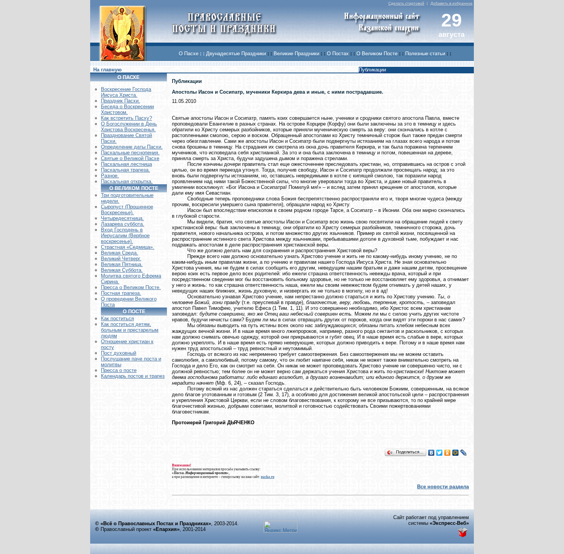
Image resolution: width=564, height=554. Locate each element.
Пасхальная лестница (126, 164)
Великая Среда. (119, 253)
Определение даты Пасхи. (132, 147)
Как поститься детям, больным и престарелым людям (129, 330)
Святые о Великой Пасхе (130, 158)
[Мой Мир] (456, 453)
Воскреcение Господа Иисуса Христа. (126, 92)
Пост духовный (118, 353)
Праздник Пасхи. (120, 101)
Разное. (110, 176)
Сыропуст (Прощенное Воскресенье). (127, 209)
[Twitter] (439, 453)
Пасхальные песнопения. (130, 152)
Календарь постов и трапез (133, 376)
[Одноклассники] (448, 453)
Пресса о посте (119, 370)
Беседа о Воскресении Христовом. (127, 109)
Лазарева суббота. (122, 224)
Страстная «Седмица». (127, 247)
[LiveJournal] (464, 453)
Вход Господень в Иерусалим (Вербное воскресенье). (125, 235)
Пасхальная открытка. (127, 181)
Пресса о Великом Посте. (131, 287)
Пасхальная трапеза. (125, 170)
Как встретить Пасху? (126, 118)
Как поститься (117, 318)
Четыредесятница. (122, 218)
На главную (107, 70)
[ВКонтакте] (431, 453)
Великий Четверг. (121, 258)
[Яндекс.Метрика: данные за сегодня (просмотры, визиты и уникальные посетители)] (280, 527)
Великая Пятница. (122, 264)
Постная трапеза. (121, 293)
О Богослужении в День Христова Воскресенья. (129, 126)
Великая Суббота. (122, 270)
